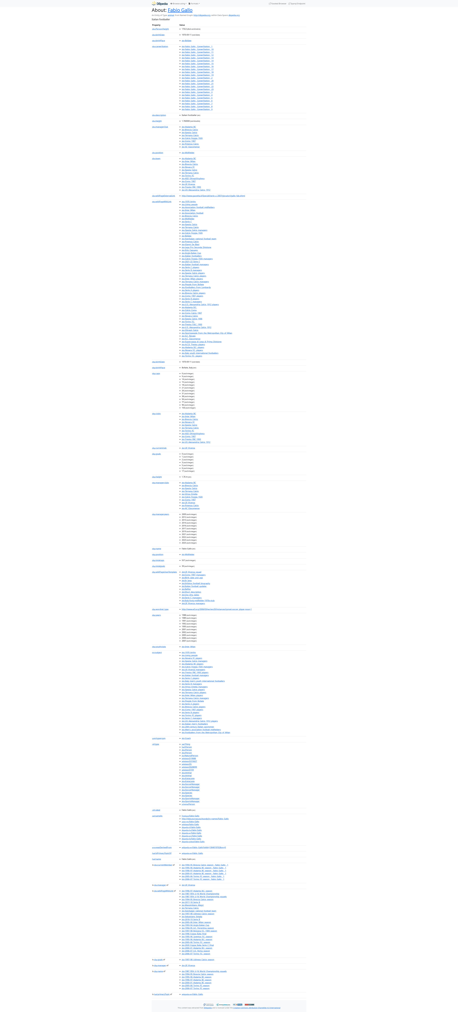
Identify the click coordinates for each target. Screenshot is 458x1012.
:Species (187, 792)
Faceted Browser (278, 3)
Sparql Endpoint (297, 3)
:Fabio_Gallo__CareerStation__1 (197, 46)
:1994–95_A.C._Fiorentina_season (198, 928)
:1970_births (189, 201)
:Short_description (191, 592)
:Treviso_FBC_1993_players (195, 672)
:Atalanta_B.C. (189, 307)
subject (157, 652)
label (156, 810)
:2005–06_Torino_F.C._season (196, 942)
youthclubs (159, 646)
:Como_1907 (189, 141)
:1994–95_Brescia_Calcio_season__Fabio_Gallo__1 (205, 865)
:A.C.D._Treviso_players (193, 344)
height (157, 121)
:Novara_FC (188, 167)
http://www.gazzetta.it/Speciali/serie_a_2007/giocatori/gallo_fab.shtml (213, 195)
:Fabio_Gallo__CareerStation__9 (197, 109)
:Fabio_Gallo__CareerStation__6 (197, 100)
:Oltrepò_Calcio (190, 330)
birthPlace (158, 40)
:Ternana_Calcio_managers (195, 281)
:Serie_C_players (190, 267)
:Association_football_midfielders (198, 207)
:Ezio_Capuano (190, 250)
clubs (156, 413)
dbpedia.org (234, 15)
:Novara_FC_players (192, 658)
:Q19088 (189, 758)
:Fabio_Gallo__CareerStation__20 (197, 80)
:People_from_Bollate (193, 284)
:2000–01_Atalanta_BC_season (196, 982)
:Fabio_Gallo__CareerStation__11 (197, 52)
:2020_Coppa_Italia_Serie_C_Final (198, 945)
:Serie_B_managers (192, 270)
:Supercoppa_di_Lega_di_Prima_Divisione (201, 341)
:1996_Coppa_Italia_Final (194, 933)
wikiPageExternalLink (163, 195)
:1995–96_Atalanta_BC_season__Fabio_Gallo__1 (204, 867)
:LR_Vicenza (188, 184)
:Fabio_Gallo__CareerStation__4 (197, 95)
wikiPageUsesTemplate (164, 572)
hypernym (158, 738)
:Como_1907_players (192, 296)
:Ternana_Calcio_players (194, 276)
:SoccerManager (191, 784)
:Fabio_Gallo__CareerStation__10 (197, 49)
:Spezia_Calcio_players (193, 273)
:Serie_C (187, 221)
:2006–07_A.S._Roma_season (196, 951)
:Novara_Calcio (190, 316)
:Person (187, 747)
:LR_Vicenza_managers (193, 603)
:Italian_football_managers (195, 264)
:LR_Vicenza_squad (191, 572)
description (159, 115)
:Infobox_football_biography (196, 583)
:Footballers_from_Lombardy (196, 287)
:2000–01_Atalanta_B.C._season (197, 948)
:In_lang (187, 580)
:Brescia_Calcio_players (193, 293)
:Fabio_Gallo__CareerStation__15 (197, 63)
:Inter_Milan (188, 161)
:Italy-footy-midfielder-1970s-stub (198, 600)
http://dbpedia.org (202, 15)
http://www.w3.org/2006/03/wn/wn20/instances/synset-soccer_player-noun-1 (217, 609)
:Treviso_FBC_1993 (191, 187)
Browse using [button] (178, 3)
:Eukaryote (188, 778)
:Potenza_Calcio (190, 144)
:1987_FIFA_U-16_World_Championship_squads (204, 896)
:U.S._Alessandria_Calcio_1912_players (200, 304)
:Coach (186, 738)
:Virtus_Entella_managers (195, 686)
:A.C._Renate (188, 336)
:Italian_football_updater (194, 586)
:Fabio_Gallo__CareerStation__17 (197, 69)
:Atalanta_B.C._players (193, 347)
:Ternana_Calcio (190, 135)
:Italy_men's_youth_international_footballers (203, 681)
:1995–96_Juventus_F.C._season (197, 936)
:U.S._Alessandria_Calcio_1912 (196, 327)
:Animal (187, 772)
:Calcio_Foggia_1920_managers (197, 258)
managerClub (160, 127)
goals (156, 454)
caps (156, 373)
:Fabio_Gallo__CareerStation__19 (197, 75)
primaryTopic (162, 994)
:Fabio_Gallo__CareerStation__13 (197, 58)
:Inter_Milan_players (192, 278)
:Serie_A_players (190, 290)
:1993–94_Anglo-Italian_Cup (195, 925)
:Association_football (192, 213)
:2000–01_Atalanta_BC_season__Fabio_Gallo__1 (204, 873)
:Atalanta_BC (189, 127)
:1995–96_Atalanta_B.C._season (197, 939)
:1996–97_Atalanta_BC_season (196, 980)
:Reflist (186, 589)
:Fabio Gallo (190, 816)
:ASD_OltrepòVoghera (193, 178)
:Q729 (188, 770)
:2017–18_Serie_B (191, 902)
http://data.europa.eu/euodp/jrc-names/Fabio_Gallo (205, 818)
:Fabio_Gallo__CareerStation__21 (197, 83)
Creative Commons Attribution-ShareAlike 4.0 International (256, 1008)
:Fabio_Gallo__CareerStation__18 (197, 72)
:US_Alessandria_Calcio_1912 (196, 190)
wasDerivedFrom (162, 847)
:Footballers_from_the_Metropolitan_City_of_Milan (206, 732)
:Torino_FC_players (191, 715)
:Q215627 (189, 761)
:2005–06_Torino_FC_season (195, 985)
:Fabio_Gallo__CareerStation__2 (197, 78)
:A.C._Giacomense (191, 338)
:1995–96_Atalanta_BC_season (196, 977)
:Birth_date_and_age (192, 577)
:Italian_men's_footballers (195, 724)
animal (171, 15)
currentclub (159, 448)
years (156, 615)
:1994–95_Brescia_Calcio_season (197, 899)
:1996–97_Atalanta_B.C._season (197, 891)
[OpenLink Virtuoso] (208, 1004)
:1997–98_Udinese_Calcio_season (198, 913)
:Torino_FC (188, 175)
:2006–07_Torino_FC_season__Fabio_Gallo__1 (203, 879)
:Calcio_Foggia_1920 (192, 138)
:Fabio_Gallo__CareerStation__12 (197, 55)
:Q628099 (189, 767)
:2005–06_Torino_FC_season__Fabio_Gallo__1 (203, 876)
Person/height (160, 29)
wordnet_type (160, 609)
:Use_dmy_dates (190, 595)
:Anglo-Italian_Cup (191, 253)
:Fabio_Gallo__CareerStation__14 (197, 60)
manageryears (160, 514)
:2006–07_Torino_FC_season (195, 988)
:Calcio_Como (189, 310)
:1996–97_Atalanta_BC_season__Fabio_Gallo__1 (204, 870)
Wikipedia (208, 1008)
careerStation (160, 46)
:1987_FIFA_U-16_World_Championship (200, 893)
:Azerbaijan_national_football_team (199, 238)
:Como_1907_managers (194, 575)
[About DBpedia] (160, 3)
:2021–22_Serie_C (191, 261)
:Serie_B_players (190, 298)
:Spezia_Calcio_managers (194, 230)
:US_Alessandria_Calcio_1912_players (200, 721)
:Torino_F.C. (188, 321)
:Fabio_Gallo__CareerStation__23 (197, 89)
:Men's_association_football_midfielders (201, 729)
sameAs (157, 816)
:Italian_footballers (192, 256)
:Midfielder (188, 152)
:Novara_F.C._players (192, 350)
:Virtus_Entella (189, 494)
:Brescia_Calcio (190, 129)
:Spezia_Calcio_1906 (192, 318)
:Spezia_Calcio (189, 132)
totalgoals (158, 566)
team (156, 158)
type (155, 744)
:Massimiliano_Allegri (193, 905)
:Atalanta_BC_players (192, 664)
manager (160, 885)
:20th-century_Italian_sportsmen (198, 726)
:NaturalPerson (190, 755)
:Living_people (190, 204)
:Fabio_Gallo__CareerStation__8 (197, 106)
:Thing (186, 744)
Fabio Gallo (180, 10)
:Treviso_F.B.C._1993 (192, 324)
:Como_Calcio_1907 (192, 313)
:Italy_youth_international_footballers (200, 353)
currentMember (163, 865)
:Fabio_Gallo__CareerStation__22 (197, 86)
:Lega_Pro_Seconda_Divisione (196, 247)
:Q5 (187, 764)
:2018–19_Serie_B (191, 919)
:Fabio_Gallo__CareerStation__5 (197, 98)
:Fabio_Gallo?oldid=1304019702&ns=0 (204, 847)
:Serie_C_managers (192, 301)
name (156, 548)
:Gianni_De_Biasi (190, 244)
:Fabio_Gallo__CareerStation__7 (197, 103)
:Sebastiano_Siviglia (192, 916)
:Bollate (186, 40)
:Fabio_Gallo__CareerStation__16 (197, 66)
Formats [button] (194, 3)
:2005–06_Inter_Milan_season (196, 922)
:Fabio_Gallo (192, 853)
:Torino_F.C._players (192, 356)
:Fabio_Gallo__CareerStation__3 (197, 92)
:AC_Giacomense (191, 147)
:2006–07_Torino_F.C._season (196, 953)
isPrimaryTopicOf (161, 853)
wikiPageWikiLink (161, 201)
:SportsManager (191, 798)
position (157, 152)
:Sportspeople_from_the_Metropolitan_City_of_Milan (207, 333)
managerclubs (160, 482)
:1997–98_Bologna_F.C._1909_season (199, 931)
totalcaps (158, 560)
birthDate (158, 34)
